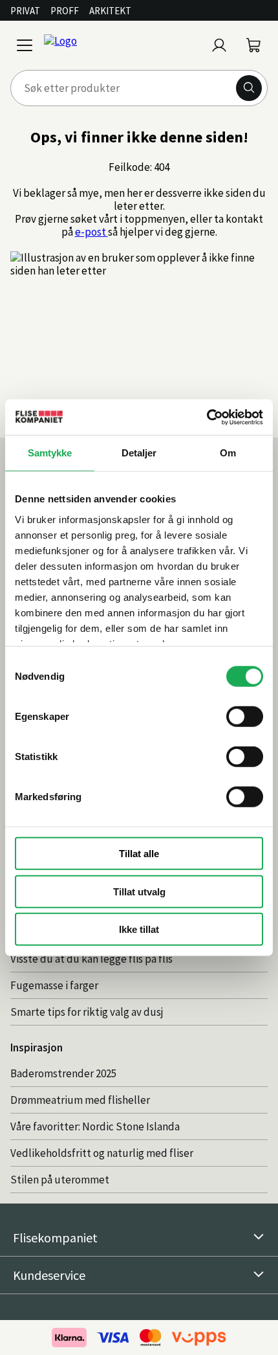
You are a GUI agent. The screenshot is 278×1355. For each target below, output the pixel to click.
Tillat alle (139, 853)
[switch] (244, 716)
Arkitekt (110, 11)
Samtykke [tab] (50, 452)
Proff (64, 11)
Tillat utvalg (139, 891)
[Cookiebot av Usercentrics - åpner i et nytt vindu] (206, 417)
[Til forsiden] (122, 45)
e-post (91, 232)
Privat (25, 11)
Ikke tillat (139, 929)
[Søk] (249, 88)
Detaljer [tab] (139, 452)
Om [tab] (228, 452)
